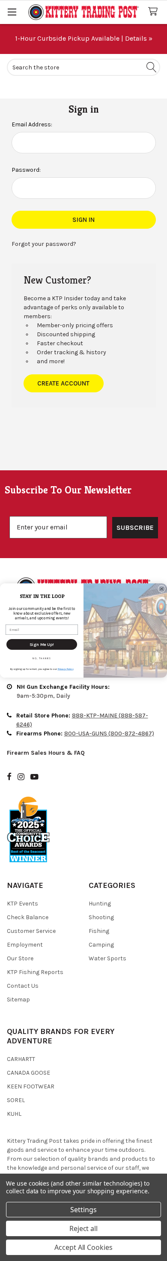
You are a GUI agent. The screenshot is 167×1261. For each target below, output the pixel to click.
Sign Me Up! (42, 644)
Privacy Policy (66, 668)
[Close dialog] (161, 589)
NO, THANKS (42, 658)
